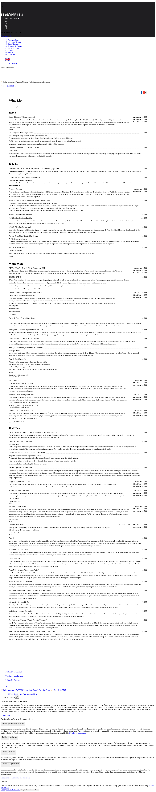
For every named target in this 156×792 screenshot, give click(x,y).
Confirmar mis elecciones (21, 778)
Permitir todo (5, 715)
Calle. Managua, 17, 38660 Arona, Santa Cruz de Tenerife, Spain (27, 690)
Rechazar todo (6, 778)
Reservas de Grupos (13, 46)
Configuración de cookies (10, 790)
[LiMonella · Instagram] (6, 22)
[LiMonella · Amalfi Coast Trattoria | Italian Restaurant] (12, 18)
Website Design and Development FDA (22, 694)
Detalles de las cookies (77, 733)
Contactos (10, 54)
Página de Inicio (12, 40)
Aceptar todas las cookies (29, 790)
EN (6, 10)
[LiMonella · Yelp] (6, 28)
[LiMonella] (12, 655)
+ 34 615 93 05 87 (9, 86)
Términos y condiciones (14, 676)
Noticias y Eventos (13, 42)
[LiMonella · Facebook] (6, 26)
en (6, 686)
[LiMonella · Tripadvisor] (6, 24)
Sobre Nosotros (12, 44)
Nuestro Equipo (12, 48)
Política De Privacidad (13, 672)
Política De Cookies (12, 680)
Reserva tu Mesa (7, 36)
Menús (9, 52)
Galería (9, 50)
